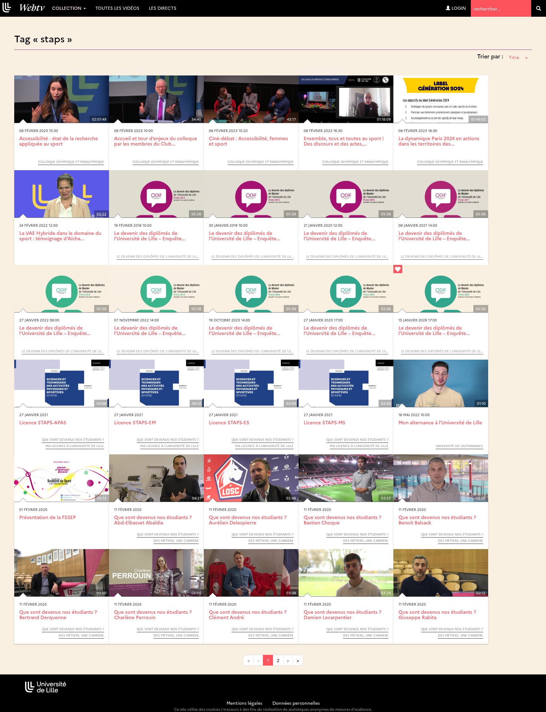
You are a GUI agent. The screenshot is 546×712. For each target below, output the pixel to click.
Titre (514, 57)
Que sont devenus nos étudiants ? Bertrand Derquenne (58, 614)
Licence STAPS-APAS (42, 422)
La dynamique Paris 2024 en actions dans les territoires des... (438, 141)
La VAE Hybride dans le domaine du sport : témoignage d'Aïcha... (60, 236)
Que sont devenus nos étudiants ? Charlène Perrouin (153, 614)
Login (458, 8)
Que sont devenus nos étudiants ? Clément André (248, 614)
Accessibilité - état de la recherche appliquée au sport (58, 141)
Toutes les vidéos (117, 8)
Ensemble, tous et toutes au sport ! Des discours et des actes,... (344, 141)
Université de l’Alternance (459, 446)
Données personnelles (296, 703)
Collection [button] (67, 8)
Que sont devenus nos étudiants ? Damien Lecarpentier (342, 614)
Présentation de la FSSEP (47, 517)
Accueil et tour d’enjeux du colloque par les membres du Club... (155, 141)
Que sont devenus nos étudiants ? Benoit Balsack (437, 520)
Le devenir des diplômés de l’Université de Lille (158, 256)
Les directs (162, 8)
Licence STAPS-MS (324, 422)
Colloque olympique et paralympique (71, 161)
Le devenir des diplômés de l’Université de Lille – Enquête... (149, 236)
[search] (538, 8)
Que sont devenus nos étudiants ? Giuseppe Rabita (437, 614)
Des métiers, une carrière (176, 540)
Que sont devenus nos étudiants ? (73, 439)
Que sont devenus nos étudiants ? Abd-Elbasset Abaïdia (153, 520)
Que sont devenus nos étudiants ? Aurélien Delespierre (248, 520)
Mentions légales (244, 703)
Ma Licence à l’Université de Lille (75, 446)
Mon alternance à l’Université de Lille (440, 422)
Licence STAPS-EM (135, 422)
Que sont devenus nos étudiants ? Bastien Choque (342, 520)
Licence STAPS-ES (229, 422)
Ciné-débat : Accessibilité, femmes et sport (248, 141)
